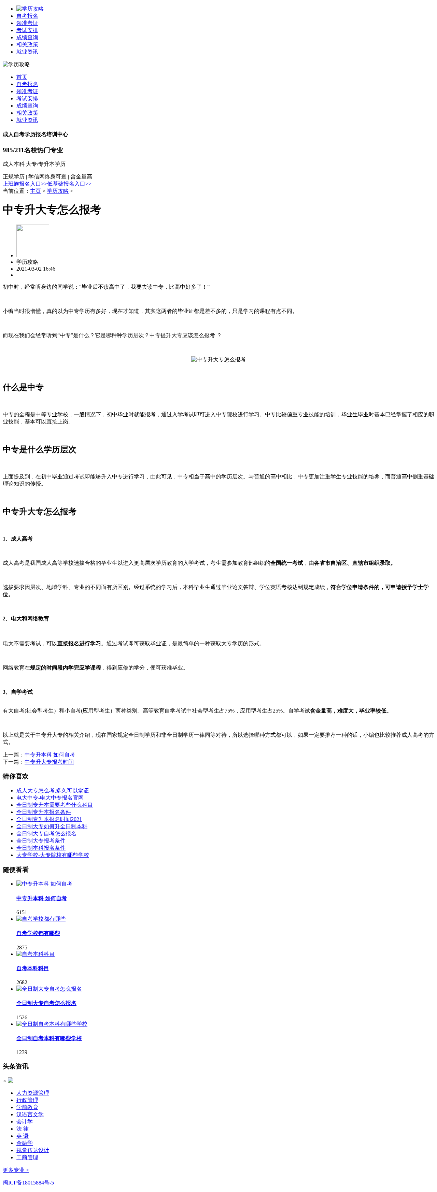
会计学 (24, 1121)
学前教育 (27, 1107)
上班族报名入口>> (25, 184)
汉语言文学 (30, 1114)
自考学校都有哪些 (38, 933)
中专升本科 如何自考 (50, 755)
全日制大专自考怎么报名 (46, 833)
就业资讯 (27, 52)
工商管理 (27, 1157)
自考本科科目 (32, 968)
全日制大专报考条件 (41, 841)
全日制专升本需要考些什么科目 (54, 805)
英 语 (22, 1136)
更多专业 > (16, 1170)
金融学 (24, 1143)
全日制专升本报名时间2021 (49, 819)
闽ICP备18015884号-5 (28, 1183)
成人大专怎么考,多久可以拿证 (52, 790)
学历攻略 (58, 191)
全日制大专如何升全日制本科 (51, 826)
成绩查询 (27, 37)
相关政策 (27, 44)
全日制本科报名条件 (41, 848)
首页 (21, 77)
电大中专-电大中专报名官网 (50, 798)
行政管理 (27, 1100)
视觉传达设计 (32, 1150)
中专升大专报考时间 (49, 762)
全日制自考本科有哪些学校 (49, 1038)
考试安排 (27, 30)
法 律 (22, 1129)
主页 (35, 191)
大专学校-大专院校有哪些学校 (52, 855)
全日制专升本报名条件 (43, 812)
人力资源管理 (32, 1093)
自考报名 (27, 16)
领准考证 (27, 23)
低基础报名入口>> (69, 184)
